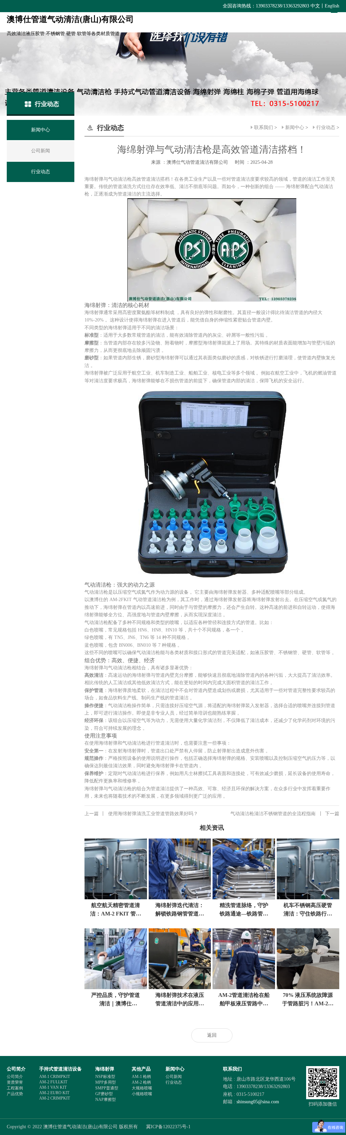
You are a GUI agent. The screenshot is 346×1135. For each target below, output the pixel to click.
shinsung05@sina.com (258, 1101)
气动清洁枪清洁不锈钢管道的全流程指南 (284, 813)
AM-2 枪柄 (141, 1082)
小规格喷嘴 (142, 1093)
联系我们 (263, 127)
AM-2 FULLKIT (53, 1082)
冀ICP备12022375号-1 (168, 1126)
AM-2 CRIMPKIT (54, 1098)
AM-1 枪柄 (141, 1076)
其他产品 (141, 1069)
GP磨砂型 (104, 1093)
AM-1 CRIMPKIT (54, 1076)
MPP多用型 (105, 1082)
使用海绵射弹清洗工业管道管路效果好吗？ (141, 813)
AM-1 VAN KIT (53, 1087)
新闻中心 (294, 127)
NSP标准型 (105, 1076)
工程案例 (15, 1088)
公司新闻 (174, 1076)
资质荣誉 (15, 1082)
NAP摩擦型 (105, 1099)
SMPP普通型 (106, 1088)
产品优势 (15, 1093)
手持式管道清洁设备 (60, 1069)
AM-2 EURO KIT (54, 1092)
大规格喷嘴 (142, 1088)
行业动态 (325, 127)
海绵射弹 (104, 1069)
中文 (315, 5)
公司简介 (16, 1069)
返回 (212, 1035)
